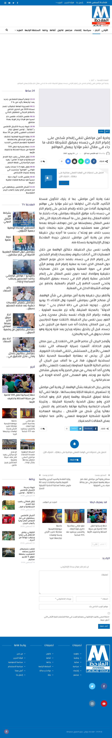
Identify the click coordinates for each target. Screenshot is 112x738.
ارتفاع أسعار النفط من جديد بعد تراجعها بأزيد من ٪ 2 (19, 101)
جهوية (76, 653)
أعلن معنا (19, 670)
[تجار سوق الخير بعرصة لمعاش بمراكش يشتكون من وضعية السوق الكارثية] (24, 320)
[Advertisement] (56, 55)
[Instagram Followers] (92, 708)
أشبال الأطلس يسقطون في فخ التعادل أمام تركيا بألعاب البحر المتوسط (18, 190)
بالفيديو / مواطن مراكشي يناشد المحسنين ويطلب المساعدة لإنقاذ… (20, 279)
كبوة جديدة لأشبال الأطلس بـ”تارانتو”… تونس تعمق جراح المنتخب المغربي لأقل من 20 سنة (19, 129)
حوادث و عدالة (45, 670)
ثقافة (53, 30)
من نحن (20, 653)
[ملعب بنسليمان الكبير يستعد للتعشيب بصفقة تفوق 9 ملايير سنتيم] (8, 552)
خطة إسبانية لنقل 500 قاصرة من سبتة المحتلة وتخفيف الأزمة (19, 149)
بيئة (49, 675)
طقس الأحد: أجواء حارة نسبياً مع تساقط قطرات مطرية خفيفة (20, 180)
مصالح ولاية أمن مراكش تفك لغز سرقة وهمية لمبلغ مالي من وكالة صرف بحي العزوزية (95, 482)
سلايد (101, 131)
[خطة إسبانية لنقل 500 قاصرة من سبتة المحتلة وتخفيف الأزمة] (97, 516)
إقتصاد (77, 30)
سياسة (87, 30)
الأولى (105, 30)
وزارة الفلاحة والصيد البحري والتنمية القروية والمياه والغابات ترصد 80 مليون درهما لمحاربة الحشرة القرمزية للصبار (55, 484)
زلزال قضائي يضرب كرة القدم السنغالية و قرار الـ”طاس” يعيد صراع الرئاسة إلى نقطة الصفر (19, 159)
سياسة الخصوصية (15, 662)
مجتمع (68, 30)
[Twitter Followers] (92, 690)
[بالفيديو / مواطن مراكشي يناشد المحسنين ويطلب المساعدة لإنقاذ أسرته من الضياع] (24, 267)
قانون (60, 30)
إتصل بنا (79, 2)
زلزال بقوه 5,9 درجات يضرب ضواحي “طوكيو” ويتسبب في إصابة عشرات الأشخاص (20, 169)
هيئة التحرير (69, 2)
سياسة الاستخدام (15, 666)
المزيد (59, 2)
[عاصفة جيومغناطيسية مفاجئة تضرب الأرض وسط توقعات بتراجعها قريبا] (52, 516)
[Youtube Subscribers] (104, 708)
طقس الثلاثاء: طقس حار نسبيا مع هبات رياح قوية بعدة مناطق (20, 119)
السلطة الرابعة (32, 30)
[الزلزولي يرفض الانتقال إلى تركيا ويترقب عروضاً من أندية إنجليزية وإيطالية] (8, 535)
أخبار (97, 30)
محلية (76, 662)
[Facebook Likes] (104, 690)
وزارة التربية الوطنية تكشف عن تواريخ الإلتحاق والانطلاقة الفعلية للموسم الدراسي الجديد (19, 139)
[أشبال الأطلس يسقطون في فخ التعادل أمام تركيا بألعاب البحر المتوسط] (8, 519)
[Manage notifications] (6, 731)
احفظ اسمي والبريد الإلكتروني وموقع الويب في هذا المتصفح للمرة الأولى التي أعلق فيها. (76, 619)
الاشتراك (64, 183)
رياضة (45, 30)
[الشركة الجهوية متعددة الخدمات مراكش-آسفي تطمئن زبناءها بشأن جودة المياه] (27, 444)
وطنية (76, 658)
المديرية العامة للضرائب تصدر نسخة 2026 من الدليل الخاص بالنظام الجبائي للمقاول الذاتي (19, 109)
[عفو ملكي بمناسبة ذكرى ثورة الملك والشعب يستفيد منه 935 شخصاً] (74, 516)
